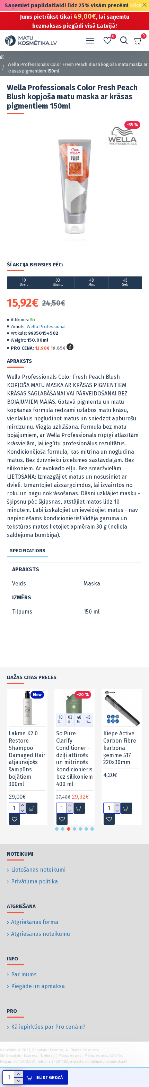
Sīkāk (137, 5)
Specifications (27, 550)
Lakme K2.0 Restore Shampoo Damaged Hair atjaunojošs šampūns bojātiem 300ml (27, 758)
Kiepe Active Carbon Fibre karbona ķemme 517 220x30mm (119, 747)
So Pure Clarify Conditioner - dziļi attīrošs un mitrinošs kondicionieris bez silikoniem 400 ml (74, 758)
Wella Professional (46, 326)
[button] (57, 829)
